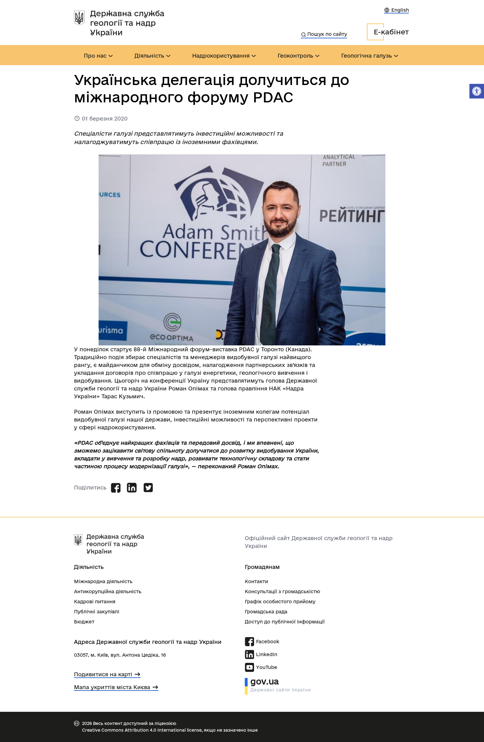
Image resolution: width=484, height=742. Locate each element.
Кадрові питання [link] (94, 601)
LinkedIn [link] (266, 654)
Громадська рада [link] (266, 611)
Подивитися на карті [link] (103, 674)
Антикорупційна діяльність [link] (107, 591)
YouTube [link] (266, 667)
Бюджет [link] (84, 621)
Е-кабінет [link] (391, 32)
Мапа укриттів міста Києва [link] (112, 687)
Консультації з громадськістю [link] (282, 591)
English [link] (400, 10)
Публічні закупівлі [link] (96, 611)
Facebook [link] (267, 641)
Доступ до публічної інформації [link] (285, 621)
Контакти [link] (256, 581)
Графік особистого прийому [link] (280, 601)
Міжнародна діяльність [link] (103, 581)
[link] (476, 91)
